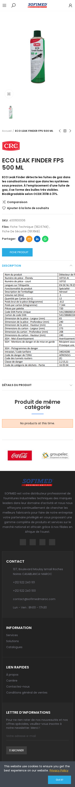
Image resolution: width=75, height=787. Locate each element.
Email (29, 239)
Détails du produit (17, 385)
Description (11, 266)
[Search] (13, 5)
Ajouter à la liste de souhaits (28, 208)
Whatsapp (45, 239)
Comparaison (17, 202)
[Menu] (6, 5)
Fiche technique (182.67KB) (29, 227)
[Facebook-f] (23, 542)
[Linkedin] (42, 542)
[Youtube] (52, 542)
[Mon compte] (68, 5)
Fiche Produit (19, 252)
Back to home (65, 131)
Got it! (59, 780)
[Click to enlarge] (9, 94)
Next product (70, 131)
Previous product (60, 131)
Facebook (21, 239)
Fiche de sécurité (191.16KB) (21, 231)
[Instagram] (33, 542)
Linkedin (37, 239)
